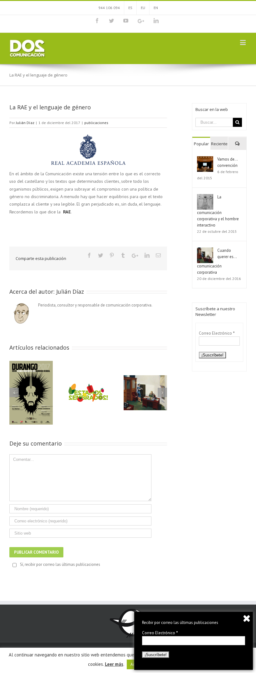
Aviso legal (131, 651)
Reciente (219, 144)
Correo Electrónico (217, 333)
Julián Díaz (25, 122)
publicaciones (96, 122)
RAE (67, 212)
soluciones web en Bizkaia (63, 661)
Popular (201, 144)
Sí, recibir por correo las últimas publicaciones (60, 564)
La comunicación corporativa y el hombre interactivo (218, 211)
